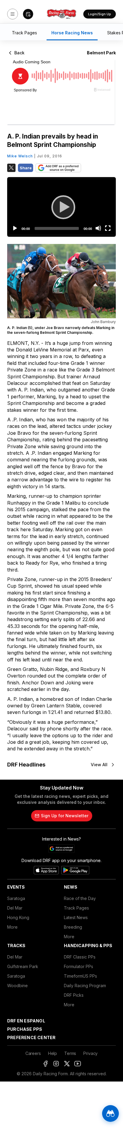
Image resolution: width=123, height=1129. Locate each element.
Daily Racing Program (85, 985)
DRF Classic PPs (80, 956)
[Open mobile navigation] (12, 14)
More (12, 927)
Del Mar (14, 907)
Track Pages (76, 907)
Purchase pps (24, 1029)
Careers (33, 1053)
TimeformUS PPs (80, 976)
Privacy (90, 1053)
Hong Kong (18, 917)
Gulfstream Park (22, 966)
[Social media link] (45, 1063)
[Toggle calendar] (28, 14)
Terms (70, 1053)
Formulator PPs (78, 966)
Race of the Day (80, 898)
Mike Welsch (20, 156)
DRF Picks (74, 995)
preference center (31, 1037)
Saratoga (16, 898)
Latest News (76, 917)
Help (52, 1053)
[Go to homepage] (61, 14)
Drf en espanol (26, 1020)
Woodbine (17, 985)
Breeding (73, 927)
